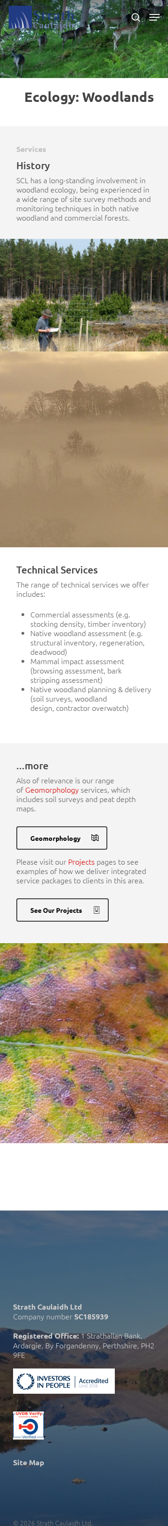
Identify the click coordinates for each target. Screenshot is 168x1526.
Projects (81, 861)
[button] (154, 17)
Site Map (28, 1462)
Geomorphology (52, 789)
